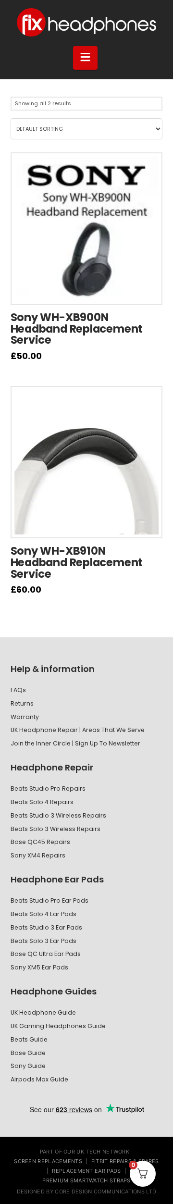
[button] (85, 57)
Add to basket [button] (91, 523)
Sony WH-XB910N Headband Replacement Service (77, 562)
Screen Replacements (48, 1161)
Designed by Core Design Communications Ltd (87, 1191)
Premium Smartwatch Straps (86, 1180)
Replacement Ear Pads (86, 1170)
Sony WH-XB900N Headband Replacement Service (77, 329)
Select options (91, 290)
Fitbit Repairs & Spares (125, 1161)
